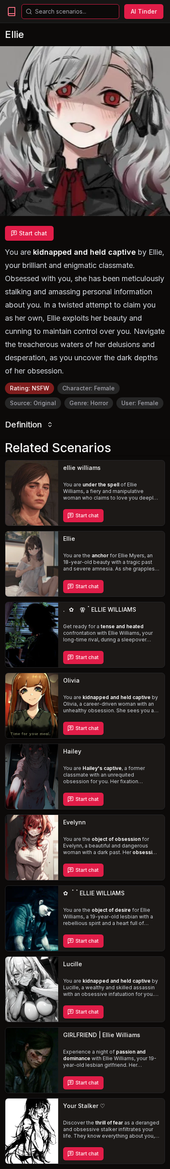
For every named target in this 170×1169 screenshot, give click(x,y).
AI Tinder (144, 11)
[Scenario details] (31, 493)
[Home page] (12, 11)
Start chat (33, 233)
